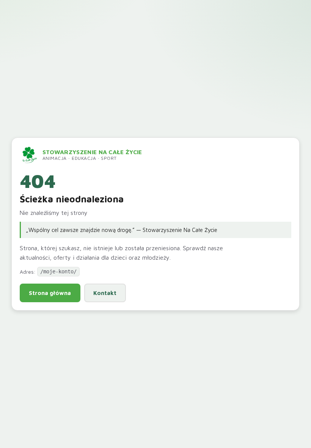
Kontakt (104, 292)
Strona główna (50, 292)
